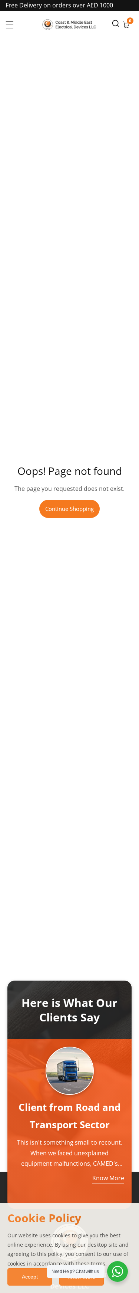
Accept (30, 1277)
